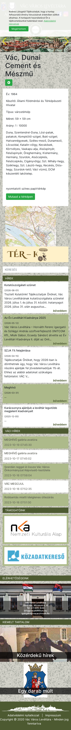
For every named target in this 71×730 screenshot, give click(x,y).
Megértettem (19, 28)
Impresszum (53, 715)
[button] (4, 41)
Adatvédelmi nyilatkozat (23, 715)
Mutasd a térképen (20, 196)
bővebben (60, 310)
